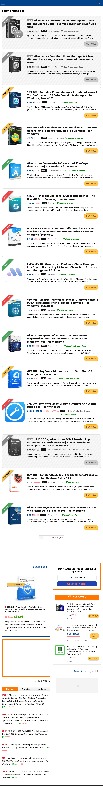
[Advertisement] (26, 658)
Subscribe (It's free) (77, 583)
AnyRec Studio (54, 515)
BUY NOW (91, 115)
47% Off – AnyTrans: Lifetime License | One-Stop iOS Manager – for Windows (59, 372)
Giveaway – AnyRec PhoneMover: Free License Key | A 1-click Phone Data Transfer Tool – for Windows (61, 509)
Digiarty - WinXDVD (56, 138)
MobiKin (53, 203)
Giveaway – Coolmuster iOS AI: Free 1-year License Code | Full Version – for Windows (59, 165)
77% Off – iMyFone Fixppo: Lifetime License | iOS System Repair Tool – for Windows (61, 405)
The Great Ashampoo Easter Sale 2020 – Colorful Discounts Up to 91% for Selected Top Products (82, 627)
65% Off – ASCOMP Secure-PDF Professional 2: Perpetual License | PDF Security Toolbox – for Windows (25, 774)
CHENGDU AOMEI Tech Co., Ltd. (60, 450)
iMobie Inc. (53, 378)
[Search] (99, 3)
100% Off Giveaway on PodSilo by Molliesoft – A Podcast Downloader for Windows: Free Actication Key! (82, 650)
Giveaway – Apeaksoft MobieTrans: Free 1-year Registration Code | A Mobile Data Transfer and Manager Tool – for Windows (57, 338)
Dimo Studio (71, 619)
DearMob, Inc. (54, 31)
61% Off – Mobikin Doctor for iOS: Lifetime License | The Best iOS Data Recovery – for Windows (61, 197)
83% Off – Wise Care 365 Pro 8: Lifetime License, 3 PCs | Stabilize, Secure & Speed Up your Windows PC (25, 609)
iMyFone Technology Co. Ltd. (79, 411)
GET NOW (91, 43)
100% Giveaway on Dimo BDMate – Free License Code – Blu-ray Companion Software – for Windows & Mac (82, 608)
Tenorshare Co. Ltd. (57, 482)
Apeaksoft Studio (56, 346)
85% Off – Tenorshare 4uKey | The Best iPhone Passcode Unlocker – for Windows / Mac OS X (62, 476)
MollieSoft (70, 661)
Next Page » (57, 537)
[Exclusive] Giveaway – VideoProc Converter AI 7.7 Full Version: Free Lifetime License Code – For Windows (25, 761)
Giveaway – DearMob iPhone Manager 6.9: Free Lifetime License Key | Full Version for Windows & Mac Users (60, 59)
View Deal (94, 635)
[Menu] (3, 3)
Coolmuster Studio (56, 171)
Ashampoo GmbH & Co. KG (77, 640)
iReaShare (53, 274)
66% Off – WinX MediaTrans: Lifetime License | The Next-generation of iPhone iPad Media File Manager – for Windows (62, 131)
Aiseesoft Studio (55, 239)
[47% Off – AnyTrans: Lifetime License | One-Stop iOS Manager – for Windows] (15, 370)
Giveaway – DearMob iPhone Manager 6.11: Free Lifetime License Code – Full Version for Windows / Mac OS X (61, 24)
